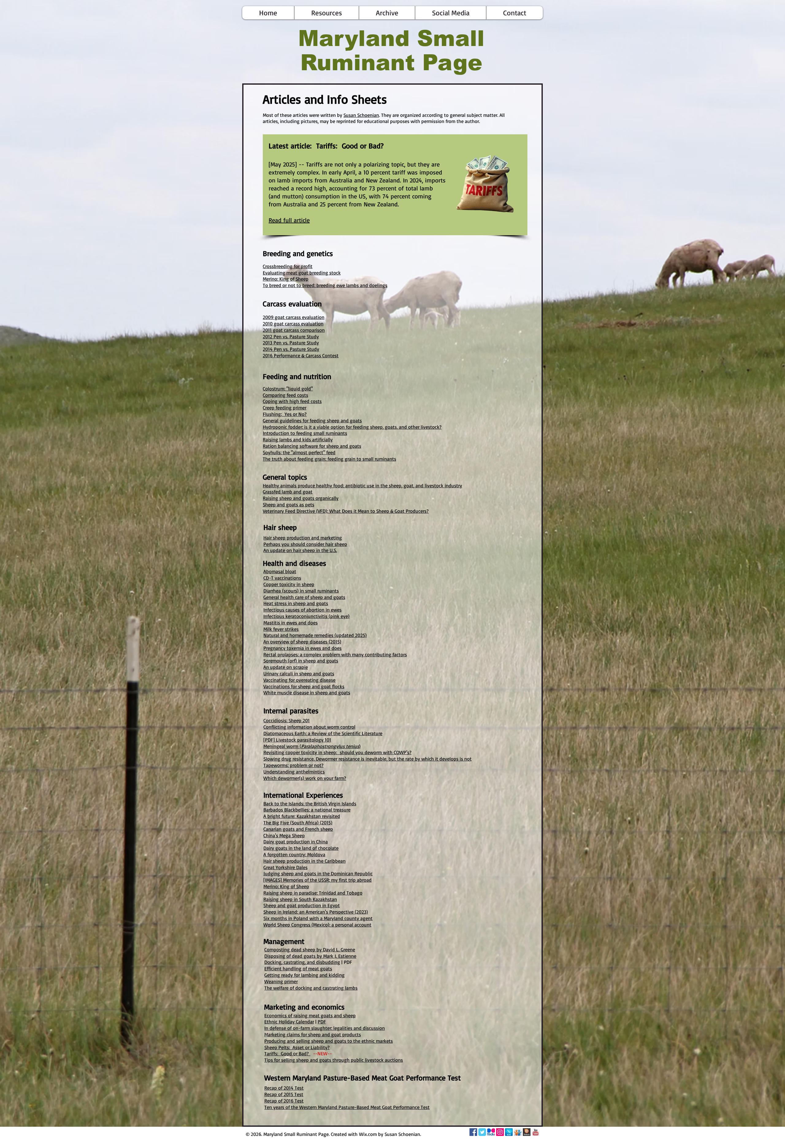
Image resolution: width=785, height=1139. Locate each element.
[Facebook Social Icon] (473, 1132)
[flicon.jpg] (491, 1132)
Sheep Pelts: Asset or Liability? (297, 1047)
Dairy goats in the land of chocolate (301, 848)
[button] (326, 12)
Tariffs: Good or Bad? (287, 1053)
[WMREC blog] (509, 1132)
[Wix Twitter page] (482, 1132)
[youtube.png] (535, 1132)
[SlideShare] (518, 1132)
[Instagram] (500, 1132)
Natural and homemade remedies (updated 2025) (315, 635)
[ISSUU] (526, 1132)
